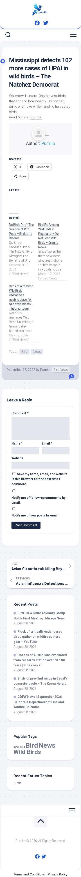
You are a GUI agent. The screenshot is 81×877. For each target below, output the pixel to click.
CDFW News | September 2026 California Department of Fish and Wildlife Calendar (39, 702)
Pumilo (48, 143)
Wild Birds (27, 751)
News (37, 351)
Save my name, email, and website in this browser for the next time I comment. (39, 479)
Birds (18, 783)
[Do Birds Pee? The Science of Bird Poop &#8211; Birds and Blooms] (23, 249)
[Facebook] (37, 23)
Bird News (61, 369)
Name (16, 443)
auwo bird (19, 746)
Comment (20, 413)
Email (47, 443)
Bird (24, 351)
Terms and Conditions (29, 874)
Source (36, 117)
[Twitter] (45, 23)
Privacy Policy (57, 874)
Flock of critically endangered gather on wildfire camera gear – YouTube (38, 637)
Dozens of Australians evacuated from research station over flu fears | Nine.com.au (40, 660)
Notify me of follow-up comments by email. (38, 500)
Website (17, 458)
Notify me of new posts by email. (35, 515)
